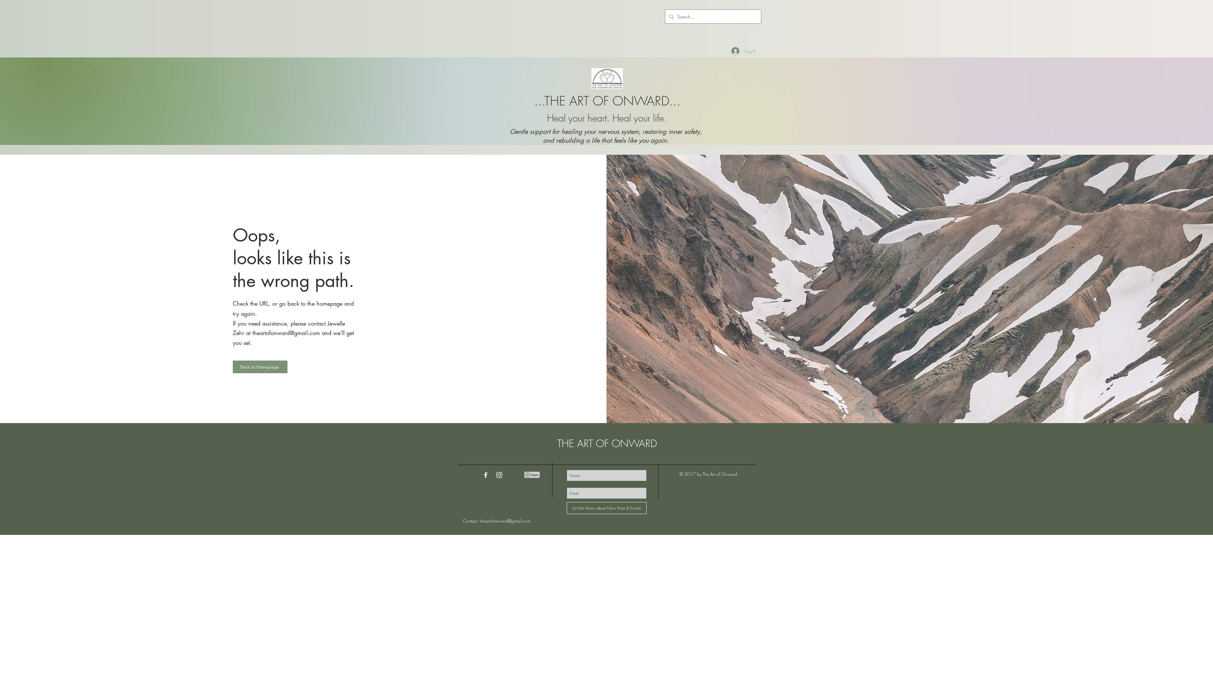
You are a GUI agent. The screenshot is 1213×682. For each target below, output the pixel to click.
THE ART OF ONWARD (607, 443)
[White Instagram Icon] (499, 475)
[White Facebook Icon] (486, 475)
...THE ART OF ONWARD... (607, 101)
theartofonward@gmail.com (286, 333)
